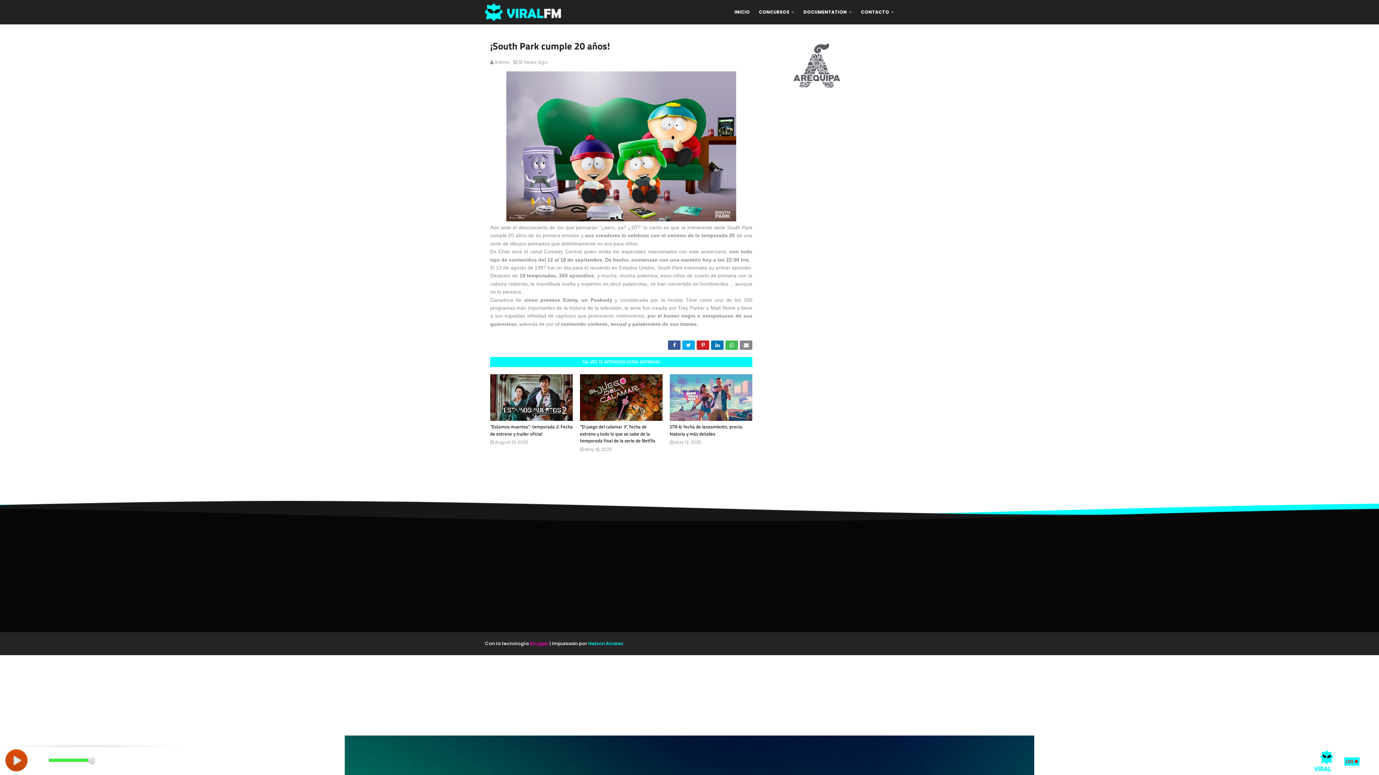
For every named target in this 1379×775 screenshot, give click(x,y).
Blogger (539, 643)
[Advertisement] (689, 576)
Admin (502, 62)
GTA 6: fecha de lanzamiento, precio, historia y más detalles (706, 430)
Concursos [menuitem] (774, 12)
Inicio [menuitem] (742, 12)
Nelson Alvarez (605, 643)
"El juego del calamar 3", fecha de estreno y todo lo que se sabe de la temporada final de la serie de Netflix (617, 433)
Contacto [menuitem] (875, 12)
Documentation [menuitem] (825, 12)
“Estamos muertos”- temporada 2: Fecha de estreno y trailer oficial (531, 430)
